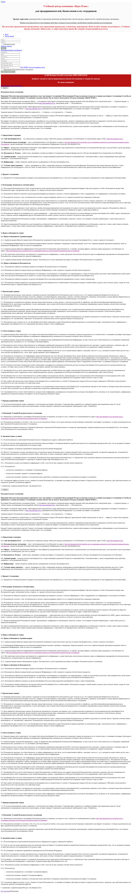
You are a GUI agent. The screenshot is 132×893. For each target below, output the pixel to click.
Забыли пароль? (6, 46)
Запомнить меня (9, 44)
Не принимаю (6, 891)
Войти (3, 48)
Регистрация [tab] (9, 36)
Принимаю (18, 69)
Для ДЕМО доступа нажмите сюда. (32, 67)
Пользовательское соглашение (11, 50)
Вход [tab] (6, 34)
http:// (66, 142)
